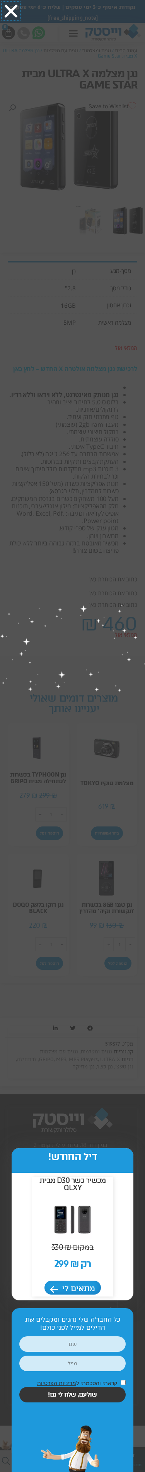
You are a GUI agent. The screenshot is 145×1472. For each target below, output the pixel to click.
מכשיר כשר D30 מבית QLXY (72, 1184)
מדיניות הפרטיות (56, 1383)
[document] (72, 736)
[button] (11, 11)
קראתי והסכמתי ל (78, 1383)
